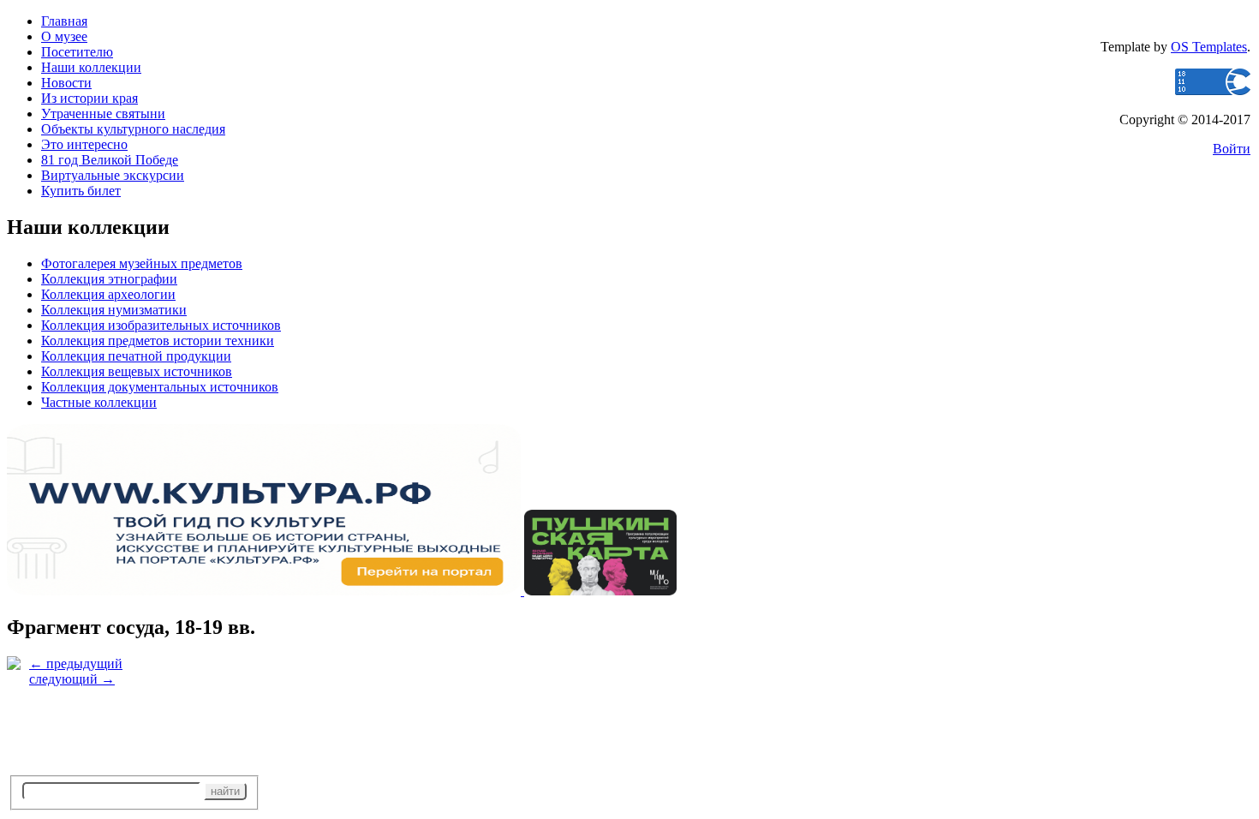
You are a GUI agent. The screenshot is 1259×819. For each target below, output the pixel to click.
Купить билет (81, 190)
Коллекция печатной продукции (136, 356)
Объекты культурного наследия (133, 129)
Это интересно (84, 144)
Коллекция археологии (108, 294)
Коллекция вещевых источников (136, 371)
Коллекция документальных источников (159, 387)
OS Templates (1209, 46)
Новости (66, 82)
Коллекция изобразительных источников (161, 325)
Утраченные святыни (103, 113)
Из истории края (89, 98)
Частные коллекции (99, 402)
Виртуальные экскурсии (112, 175)
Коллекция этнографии (109, 279)
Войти (1231, 148)
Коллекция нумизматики (114, 309)
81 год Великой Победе (109, 159)
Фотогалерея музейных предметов (141, 263)
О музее (64, 36)
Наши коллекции (91, 67)
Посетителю (77, 52)
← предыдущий (75, 663)
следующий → (72, 679)
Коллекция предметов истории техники (157, 340)
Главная (64, 21)
